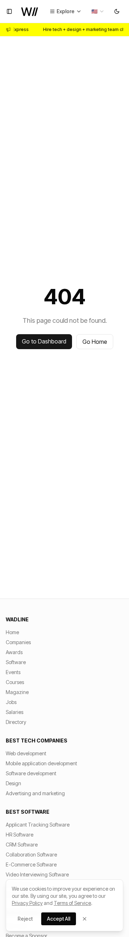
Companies (18, 642)
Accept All (58, 919)
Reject (25, 919)
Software (16, 662)
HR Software (19, 835)
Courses (15, 682)
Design (13, 783)
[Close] (84, 919)
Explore (66, 11)
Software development (31, 773)
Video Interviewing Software (37, 874)
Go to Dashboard (44, 341)
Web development (26, 753)
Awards (14, 652)
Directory (16, 722)
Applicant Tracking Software (38, 825)
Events (13, 672)
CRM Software (22, 845)
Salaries (14, 712)
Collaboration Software (31, 854)
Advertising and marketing (35, 793)
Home (12, 632)
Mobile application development (41, 763)
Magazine (17, 692)
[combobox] (98, 11)
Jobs (11, 702)
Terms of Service (72, 903)
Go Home (94, 341)
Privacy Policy (27, 903)
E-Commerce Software (31, 864)
